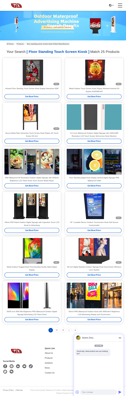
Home (11, 44)
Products (20, 44)
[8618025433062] (5, 371)
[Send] (120, 392)
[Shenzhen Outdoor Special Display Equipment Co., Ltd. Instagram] (11, 366)
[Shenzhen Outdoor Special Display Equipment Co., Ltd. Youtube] (24, 366)
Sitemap (19, 390)
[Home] (16, 354)
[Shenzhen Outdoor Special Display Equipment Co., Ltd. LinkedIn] (18, 366)
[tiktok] (31, 366)
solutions (49, 363)
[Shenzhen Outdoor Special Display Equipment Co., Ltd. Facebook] (5, 366)
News (47, 368)
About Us (49, 353)
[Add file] (77, 392)
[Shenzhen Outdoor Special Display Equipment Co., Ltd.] (16, 5)
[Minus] (119, 337)
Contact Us (50, 373)
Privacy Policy (8, 390)
